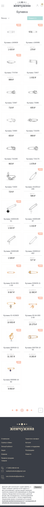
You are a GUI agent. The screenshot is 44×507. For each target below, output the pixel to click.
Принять (38, 487)
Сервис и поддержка (32, 446)
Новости (28, 454)
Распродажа (29, 450)
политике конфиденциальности (13, 501)
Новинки (4, 454)
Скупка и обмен (6, 442)
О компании (5, 439)
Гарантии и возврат (32, 439)
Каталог (28, 442)
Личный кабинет (7, 446)
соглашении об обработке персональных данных (19, 501)
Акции (3, 450)
